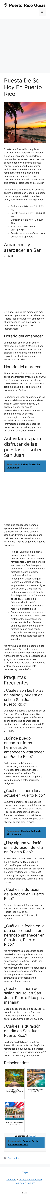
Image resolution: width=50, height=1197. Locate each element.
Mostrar (31, 1136)
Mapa (25, 1172)
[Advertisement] (25, 44)
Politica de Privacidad (30, 1179)
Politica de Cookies (25, 1183)
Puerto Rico (14, 1158)
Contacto (11, 1179)
